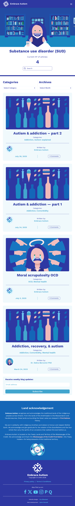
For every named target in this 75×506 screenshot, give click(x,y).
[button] (70, 4)
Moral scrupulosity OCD (37, 275)
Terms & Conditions (44, 481)
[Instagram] (41, 492)
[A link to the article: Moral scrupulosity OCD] (37, 254)
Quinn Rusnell (44, 502)
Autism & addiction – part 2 (37, 133)
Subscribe (37, 391)
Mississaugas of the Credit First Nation (47, 437)
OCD (30, 282)
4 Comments (54, 156)
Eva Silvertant (44, 499)
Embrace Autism (41, 150)
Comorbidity (42, 211)
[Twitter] (30, 492)
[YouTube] (35, 492)
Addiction (28, 140)
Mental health (40, 282)
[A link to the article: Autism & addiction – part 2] (37, 112)
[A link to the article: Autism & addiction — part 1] (37, 183)
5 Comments (54, 227)
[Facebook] (25, 492)
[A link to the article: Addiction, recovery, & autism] (37, 325)
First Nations (65, 418)
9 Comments (54, 298)
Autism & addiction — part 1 (37, 204)
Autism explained (42, 140)
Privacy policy (29, 481)
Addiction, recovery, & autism (37, 346)
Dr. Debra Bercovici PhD (41, 363)
